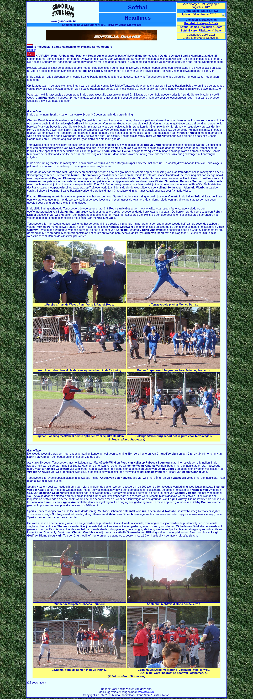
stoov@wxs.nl (146, 692)
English (31, 49)
